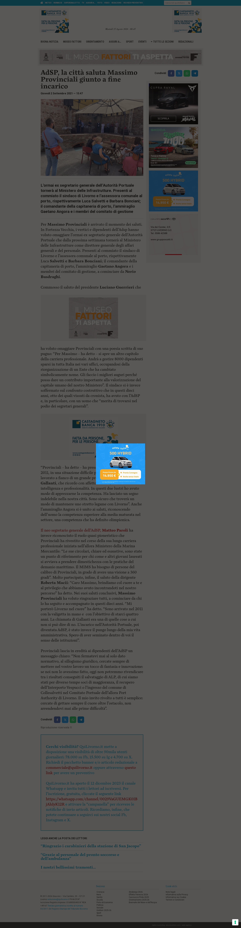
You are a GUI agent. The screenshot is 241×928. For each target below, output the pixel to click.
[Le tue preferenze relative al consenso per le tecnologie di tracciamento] (235, 922)
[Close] (145, 443)
